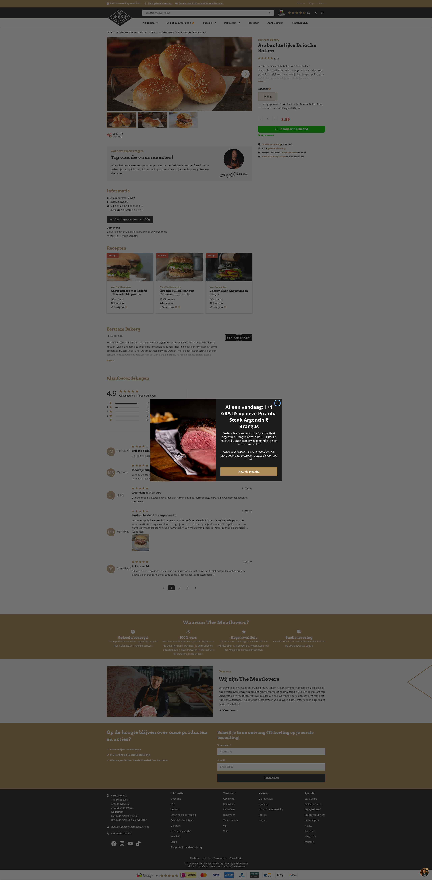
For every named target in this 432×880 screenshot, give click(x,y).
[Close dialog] (277, 403)
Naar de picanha (248, 471)
